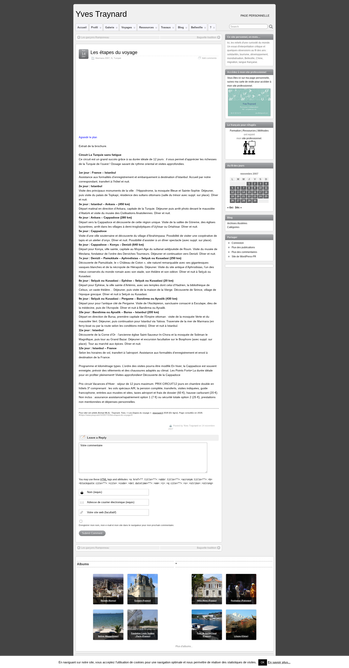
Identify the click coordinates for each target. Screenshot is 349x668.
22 (249, 196)
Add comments (209, 58)
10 (260, 188)
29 (249, 200)
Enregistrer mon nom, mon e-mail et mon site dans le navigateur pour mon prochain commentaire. (126, 525)
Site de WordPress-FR (244, 256)
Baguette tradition (206, 37)
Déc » (238, 207)
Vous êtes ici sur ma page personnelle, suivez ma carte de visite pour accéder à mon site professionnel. (249, 81)
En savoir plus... (279, 662)
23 (254, 196)
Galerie (109, 27)
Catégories (233, 227)
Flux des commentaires (244, 252)
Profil (94, 27)
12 (232, 192)
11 (266, 188)
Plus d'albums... (184, 646)
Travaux (166, 27)
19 (232, 196)
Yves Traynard (101, 14)
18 (266, 192)
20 (238, 196)
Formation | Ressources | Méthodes (249, 130)
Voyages (126, 27)
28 (243, 200)
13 (238, 192)
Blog (181, 27)
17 (260, 192)
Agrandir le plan (88, 137)
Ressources (146, 27)
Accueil (82, 27)
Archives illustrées (237, 223)
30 (254, 200)
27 (238, 200)
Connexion (238, 243)
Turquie (117, 58)
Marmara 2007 (102, 58)
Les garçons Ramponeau (95, 37)
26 (232, 200)
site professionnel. (252, 138)
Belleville (197, 27)
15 (249, 192)
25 (266, 196)
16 (254, 192)
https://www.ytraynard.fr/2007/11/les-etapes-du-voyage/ (105, 415)
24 (260, 196)
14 (243, 192)
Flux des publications (243, 247)
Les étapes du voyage (113, 52)
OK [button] (263, 662)
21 (243, 196)
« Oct (230, 207)
